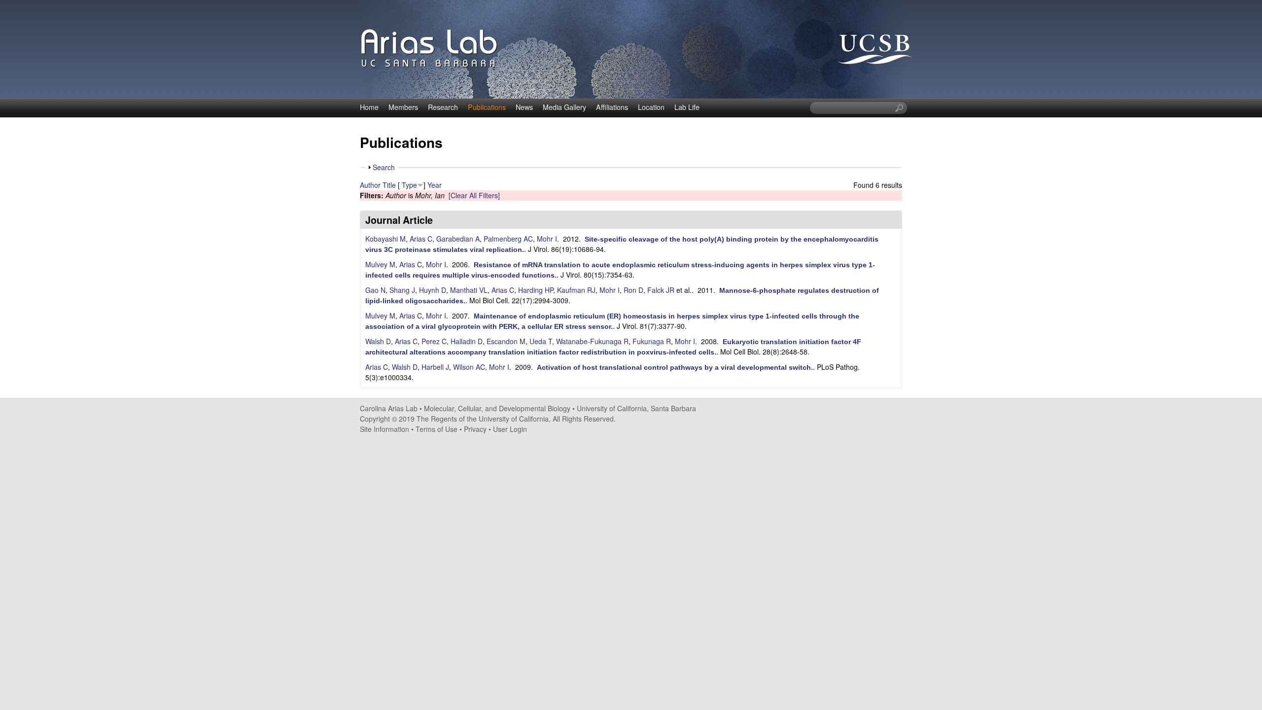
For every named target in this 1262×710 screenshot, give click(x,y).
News (524, 107)
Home (369, 107)
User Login (510, 429)
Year (434, 185)
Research (443, 107)
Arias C (421, 239)
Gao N (375, 290)
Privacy (475, 429)
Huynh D (432, 290)
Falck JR (660, 290)
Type (409, 185)
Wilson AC (469, 367)
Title (389, 185)
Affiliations (612, 107)
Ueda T (540, 341)
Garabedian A (458, 239)
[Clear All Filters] (474, 195)
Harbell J (435, 367)
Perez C (434, 341)
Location (651, 107)
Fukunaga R (651, 341)
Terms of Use (436, 429)
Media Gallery (564, 107)
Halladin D (467, 341)
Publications (487, 107)
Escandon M (506, 341)
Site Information (384, 429)
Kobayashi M (385, 239)
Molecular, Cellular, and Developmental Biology (497, 408)
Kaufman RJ (576, 290)
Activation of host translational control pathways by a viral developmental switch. (675, 367)
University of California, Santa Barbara (636, 408)
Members (403, 107)
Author (370, 185)
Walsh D (378, 341)
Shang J (402, 290)
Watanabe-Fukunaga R (592, 341)
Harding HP (535, 290)
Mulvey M (380, 264)
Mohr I (547, 239)
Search (384, 167)
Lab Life (687, 107)
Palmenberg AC (508, 239)
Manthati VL (469, 290)
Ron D (633, 290)
